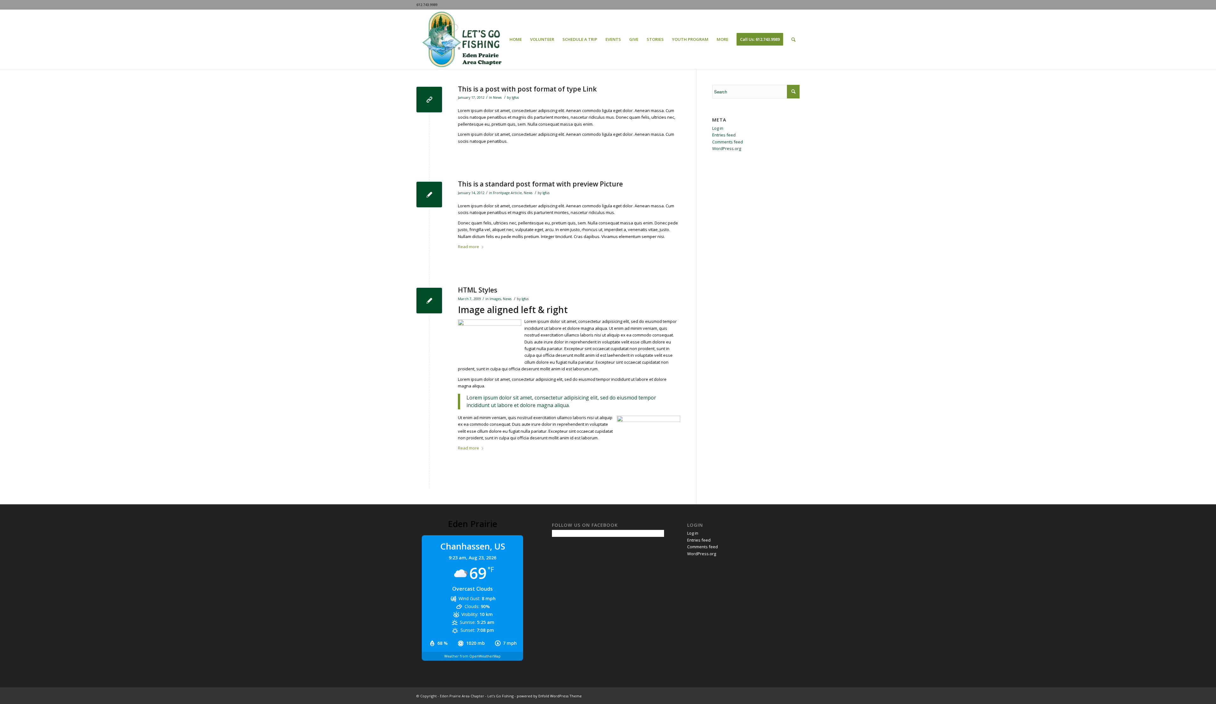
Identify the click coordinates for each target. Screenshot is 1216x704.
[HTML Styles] (429, 300)
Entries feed (724, 135)
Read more (468, 246)
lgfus (515, 97)
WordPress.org (726, 148)
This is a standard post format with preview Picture (540, 183)
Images (495, 299)
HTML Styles (477, 290)
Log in (717, 128)
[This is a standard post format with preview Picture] (429, 194)
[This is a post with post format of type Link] (429, 99)
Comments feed (727, 142)
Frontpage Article (507, 193)
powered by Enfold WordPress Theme (549, 696)
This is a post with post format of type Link (527, 89)
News (497, 97)
